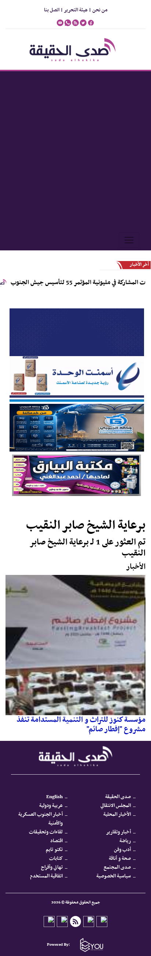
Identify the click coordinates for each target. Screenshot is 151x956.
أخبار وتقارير (118, 832)
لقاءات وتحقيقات (46, 832)
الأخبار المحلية (117, 814)
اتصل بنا (51, 10)
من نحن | (97, 10)
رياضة (125, 841)
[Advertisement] (75, 150)
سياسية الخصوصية (113, 876)
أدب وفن (122, 849)
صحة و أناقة (120, 858)
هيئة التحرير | (73, 10)
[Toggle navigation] (129, 240)
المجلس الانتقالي (115, 805)
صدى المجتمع (117, 867)
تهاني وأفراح (52, 867)
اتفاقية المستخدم (46, 876)
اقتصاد (56, 841)
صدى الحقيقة (118, 797)
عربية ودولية (51, 805)
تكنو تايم (54, 849)
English (54, 797)
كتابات (56, 858)
